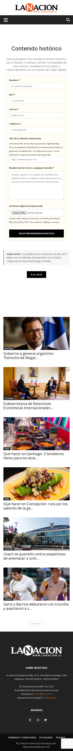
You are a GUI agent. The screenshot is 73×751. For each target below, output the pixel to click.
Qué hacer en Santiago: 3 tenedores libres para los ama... (33, 455)
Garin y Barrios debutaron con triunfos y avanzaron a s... (36, 606)
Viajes (7, 448)
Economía (9, 398)
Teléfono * (15, 123)
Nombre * (14, 80)
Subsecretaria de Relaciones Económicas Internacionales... (28, 405)
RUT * (12, 94)
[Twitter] (45, 720)
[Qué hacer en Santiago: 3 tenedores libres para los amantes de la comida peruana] (36, 433)
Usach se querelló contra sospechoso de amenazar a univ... (34, 556)
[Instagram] (38, 720)
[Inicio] (36, 655)
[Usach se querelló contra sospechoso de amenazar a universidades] (36, 533)
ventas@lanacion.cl (43, 694)
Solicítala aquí (49, 697)
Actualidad (45, 737)
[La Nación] (36, 8)
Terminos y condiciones (22, 737)
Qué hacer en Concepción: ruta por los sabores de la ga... (35, 506)
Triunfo (8, 599)
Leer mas (35, 623)
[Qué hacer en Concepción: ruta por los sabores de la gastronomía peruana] (36, 483)
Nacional (8, 348)
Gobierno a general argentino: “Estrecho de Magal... (28, 355)
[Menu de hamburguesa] (5, 19)
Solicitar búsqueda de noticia (36, 233)
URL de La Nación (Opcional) (25, 138)
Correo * (14, 109)
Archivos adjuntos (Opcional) (25, 205)
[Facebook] (30, 720)
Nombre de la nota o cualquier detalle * (31, 167)
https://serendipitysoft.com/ (36, 746)
